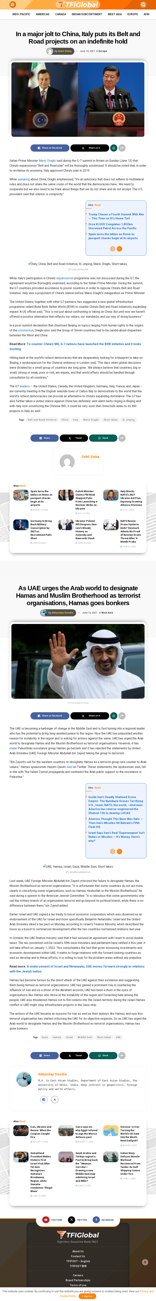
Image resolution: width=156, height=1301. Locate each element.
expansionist (64, 278)
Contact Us (78, 1256)
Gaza (45, 1037)
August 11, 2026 (40, 1142)
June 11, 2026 (129, 1179)
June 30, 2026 (39, 543)
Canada (60, 14)
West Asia (115, 14)
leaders (24, 386)
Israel (69, 1037)
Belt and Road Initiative (42, 420)
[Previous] (112, 249)
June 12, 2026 (84, 1186)
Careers (78, 1275)
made (13, 748)
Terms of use (78, 1285)
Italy (76, 420)
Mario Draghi (47, 160)
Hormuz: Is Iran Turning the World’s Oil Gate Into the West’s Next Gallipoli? (129, 1133)
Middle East (85, 1037)
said (69, 767)
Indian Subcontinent (87, 14)
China (64, 420)
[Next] (119, 249)
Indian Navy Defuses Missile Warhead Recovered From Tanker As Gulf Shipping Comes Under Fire (130, 1163)
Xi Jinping (129, 420)
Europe (132, 14)
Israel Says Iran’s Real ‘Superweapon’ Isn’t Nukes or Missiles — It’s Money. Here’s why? (116, 837)
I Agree (87, 1296)
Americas (42, 14)
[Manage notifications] (145, 1262)
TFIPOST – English (78, 1261)
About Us (78, 1251)
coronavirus (25, 330)
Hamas (57, 1037)
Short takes (111, 420)
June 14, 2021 (87, 51)
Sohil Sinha (65, 51)
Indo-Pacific (21, 14)
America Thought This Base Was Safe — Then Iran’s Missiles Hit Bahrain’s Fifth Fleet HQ (115, 823)
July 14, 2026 (83, 513)
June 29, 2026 (84, 543)
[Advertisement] (78, 566)
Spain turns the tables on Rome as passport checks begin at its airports (41, 498)
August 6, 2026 (129, 1145)
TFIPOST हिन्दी (78, 1266)
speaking (24, 179)
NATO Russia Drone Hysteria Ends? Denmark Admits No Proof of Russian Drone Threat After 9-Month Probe (130, 531)
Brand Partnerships (78, 1280)
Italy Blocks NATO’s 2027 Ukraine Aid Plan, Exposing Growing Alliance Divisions (131, 498)
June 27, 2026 (129, 547)
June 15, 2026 (39, 1196)
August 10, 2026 (40, 510)
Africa (148, 14)
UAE (118, 1037)
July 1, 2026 (128, 510)
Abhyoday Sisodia (62, 612)
